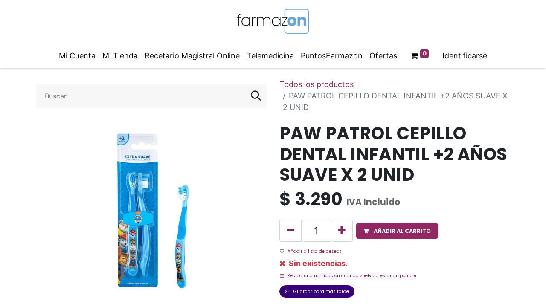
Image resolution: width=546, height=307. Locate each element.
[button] (397, 231)
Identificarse (464, 55)
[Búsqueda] (256, 96)
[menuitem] (77, 55)
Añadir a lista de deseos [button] (315, 251)
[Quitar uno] (290, 231)
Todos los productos (316, 84)
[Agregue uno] (342, 231)
